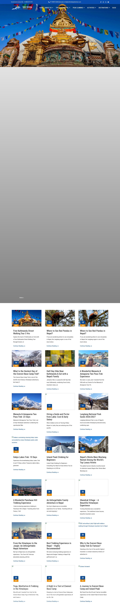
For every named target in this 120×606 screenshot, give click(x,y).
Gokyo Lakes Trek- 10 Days (25, 457)
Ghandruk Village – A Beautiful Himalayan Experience (89, 503)
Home (21, 297)
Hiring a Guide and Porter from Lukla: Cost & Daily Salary (58, 417)
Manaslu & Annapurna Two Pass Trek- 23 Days (25, 415)
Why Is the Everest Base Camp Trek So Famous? (91, 544)
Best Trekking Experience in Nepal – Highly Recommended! (59, 546)
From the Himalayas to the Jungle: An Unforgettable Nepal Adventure (25, 546)
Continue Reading (18, 346)
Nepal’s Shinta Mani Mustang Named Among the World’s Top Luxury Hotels (93, 460)
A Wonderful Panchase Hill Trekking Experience (25, 501)
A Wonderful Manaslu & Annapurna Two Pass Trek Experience (91, 374)
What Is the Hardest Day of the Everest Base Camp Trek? (26, 372)
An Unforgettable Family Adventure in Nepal (57, 501)
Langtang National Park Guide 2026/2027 (90, 415)
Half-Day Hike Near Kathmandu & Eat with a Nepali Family (57, 374)
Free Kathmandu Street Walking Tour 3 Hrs (23, 332)
